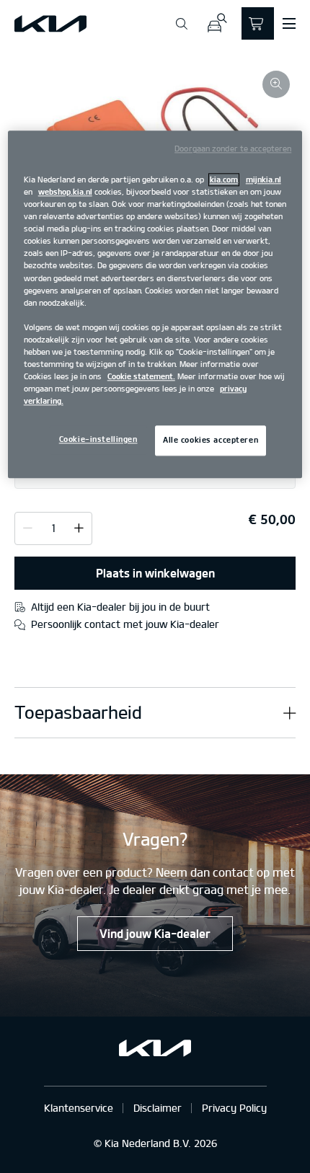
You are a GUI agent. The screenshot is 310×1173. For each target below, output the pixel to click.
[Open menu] (289, 24)
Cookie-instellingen (98, 440)
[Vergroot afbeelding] (276, 84)
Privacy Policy (234, 1108)
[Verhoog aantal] (27, 528)
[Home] (50, 23)
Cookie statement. (141, 376)
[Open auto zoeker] (216, 23)
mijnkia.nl (263, 179)
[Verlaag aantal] (79, 528)
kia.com (224, 179)
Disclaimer (157, 1108)
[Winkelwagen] (258, 23)
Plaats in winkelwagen (155, 573)
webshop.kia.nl (65, 192)
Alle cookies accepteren (210, 440)
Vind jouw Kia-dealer (155, 933)
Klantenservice (78, 1108)
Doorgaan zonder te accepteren (232, 148)
